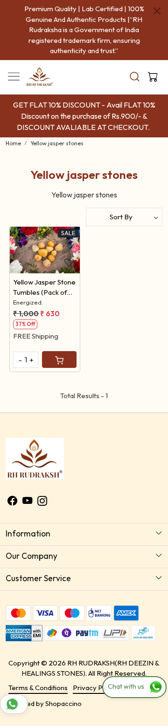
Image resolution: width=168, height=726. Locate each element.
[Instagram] (42, 501)
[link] (134, 76)
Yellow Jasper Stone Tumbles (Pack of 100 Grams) (44, 288)
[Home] (52, 79)
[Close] (157, 11)
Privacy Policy (95, 687)
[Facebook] (12, 501)
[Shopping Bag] (151, 76)
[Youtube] (27, 501)
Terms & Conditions (38, 687)
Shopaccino (63, 703)
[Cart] (59, 359)
